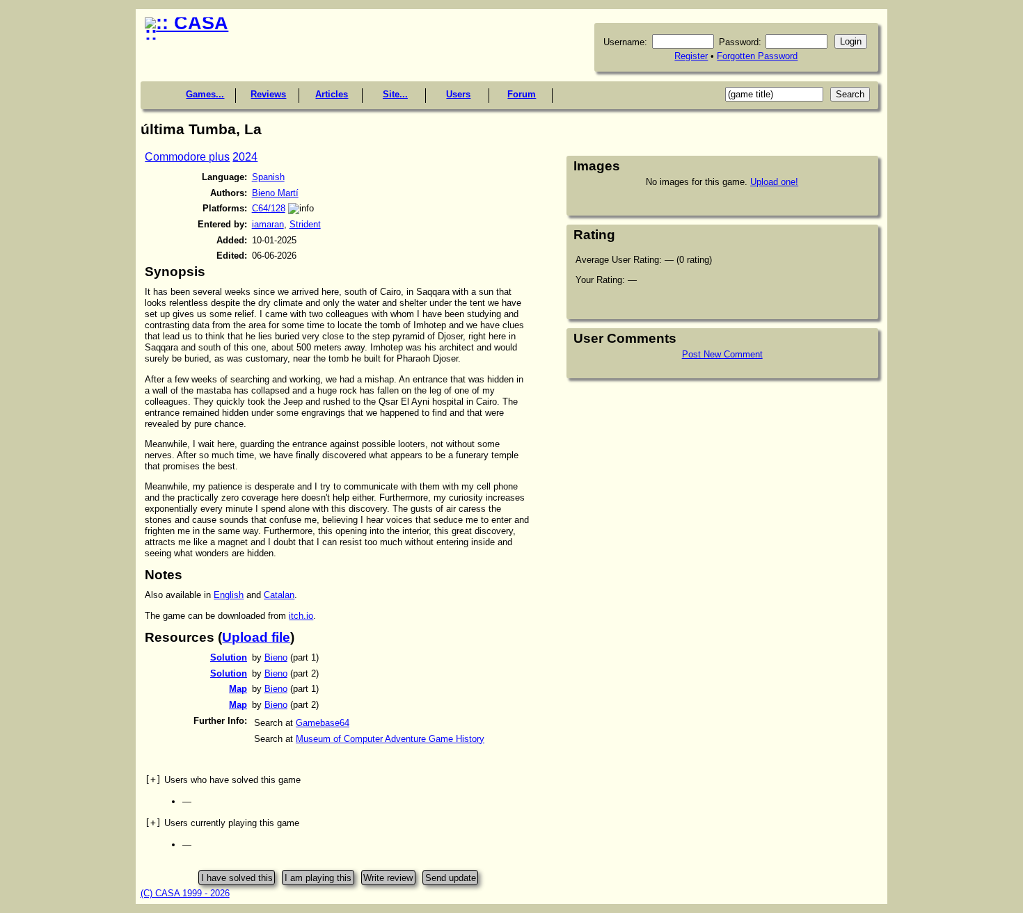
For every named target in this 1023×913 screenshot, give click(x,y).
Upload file (256, 637)
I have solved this (237, 877)
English (229, 595)
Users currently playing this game (222, 823)
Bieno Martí (275, 193)
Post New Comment (722, 354)
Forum (521, 94)
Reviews (268, 94)
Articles (331, 94)
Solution (228, 657)
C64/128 (268, 208)
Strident (305, 224)
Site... (395, 94)
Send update (450, 877)
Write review (388, 877)
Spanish (268, 177)
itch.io (301, 616)
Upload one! (774, 182)
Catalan (279, 595)
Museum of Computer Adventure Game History (390, 739)
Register (691, 56)
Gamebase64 (322, 723)
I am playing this (318, 877)
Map (238, 689)
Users (458, 94)
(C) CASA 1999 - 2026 (185, 893)
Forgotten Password (757, 56)
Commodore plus (187, 157)
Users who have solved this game (223, 780)
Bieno (275, 657)
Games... (205, 94)
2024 (244, 157)
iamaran (268, 224)
